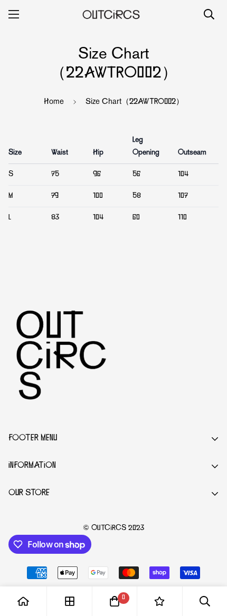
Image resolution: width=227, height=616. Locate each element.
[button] (114, 601)
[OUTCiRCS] (113, 14)
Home (54, 101)
